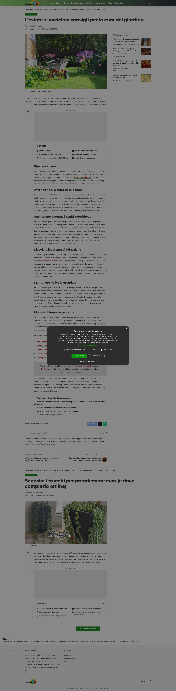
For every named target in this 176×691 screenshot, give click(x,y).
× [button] (126, 328)
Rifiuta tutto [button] (96, 356)
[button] (88, 346)
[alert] (88, 345)
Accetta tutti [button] (79, 356)
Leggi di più (104, 342)
